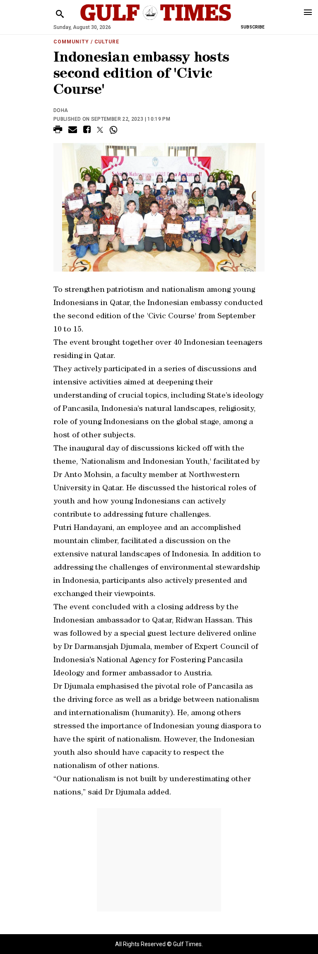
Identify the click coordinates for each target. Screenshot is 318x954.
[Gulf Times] (155, 20)
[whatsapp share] (114, 130)
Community (71, 42)
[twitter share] (100, 130)
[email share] (72, 131)
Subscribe (253, 27)
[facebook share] (87, 131)
